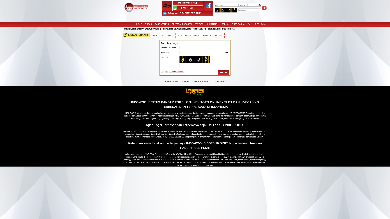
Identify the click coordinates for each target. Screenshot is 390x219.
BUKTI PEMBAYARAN (188, 35)
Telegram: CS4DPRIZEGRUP (184, 13)
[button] (223, 72)
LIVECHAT (187, 8)
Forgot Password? (176, 72)
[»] (136, 35)
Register (164, 72)
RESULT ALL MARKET (163, 35)
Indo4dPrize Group (188, 3)
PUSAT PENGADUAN (213, 35)
